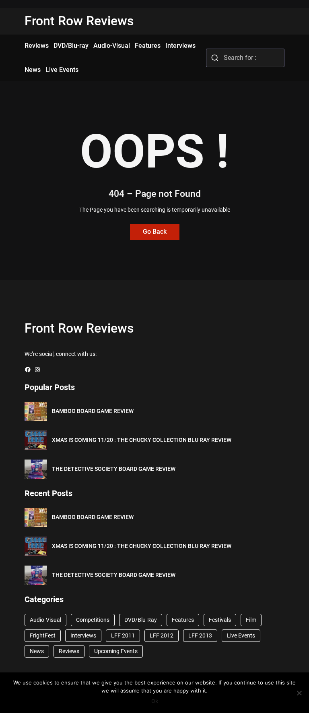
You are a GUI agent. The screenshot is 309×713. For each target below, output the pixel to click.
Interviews (83, 635)
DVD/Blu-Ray (140, 620)
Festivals (220, 620)
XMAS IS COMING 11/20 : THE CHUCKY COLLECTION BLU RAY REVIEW (141, 440)
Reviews (69, 651)
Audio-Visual (45, 620)
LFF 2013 (200, 635)
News (37, 651)
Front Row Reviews (79, 21)
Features (183, 620)
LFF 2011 (123, 635)
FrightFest (43, 635)
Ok (154, 701)
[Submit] (215, 58)
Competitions (92, 620)
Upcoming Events (116, 651)
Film (251, 620)
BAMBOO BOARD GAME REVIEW (93, 411)
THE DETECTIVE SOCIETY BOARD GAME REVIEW (113, 469)
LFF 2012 (161, 635)
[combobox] (245, 58)
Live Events (241, 635)
